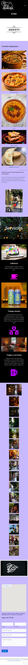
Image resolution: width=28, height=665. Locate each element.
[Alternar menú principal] (25, 5)
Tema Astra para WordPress (14, 660)
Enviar (4, 651)
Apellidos (16, 626)
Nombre (3, 626)
